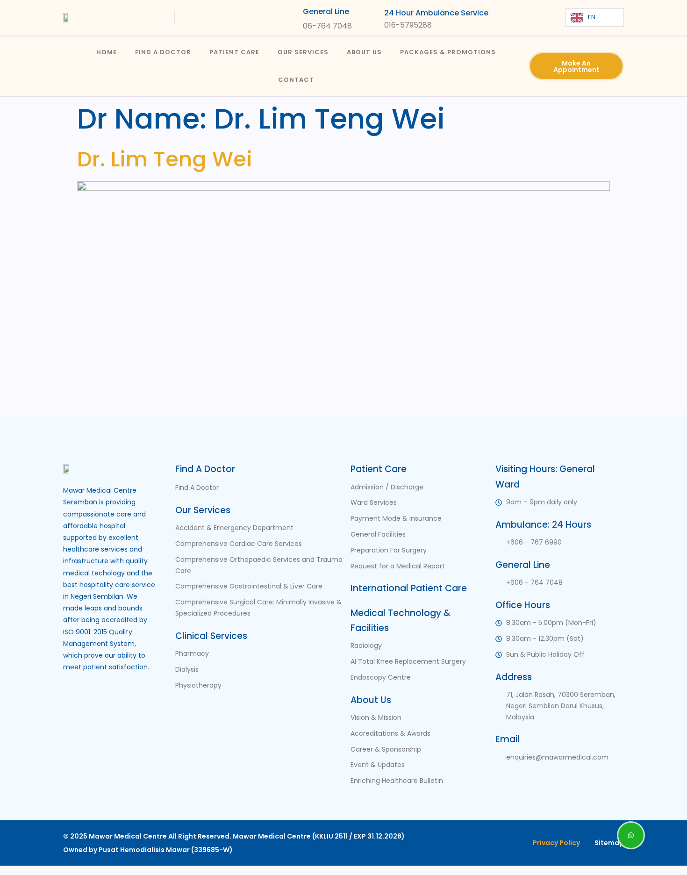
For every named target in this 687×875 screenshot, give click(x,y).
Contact (296, 79)
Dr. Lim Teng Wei (164, 159)
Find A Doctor (163, 52)
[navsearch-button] (526, 15)
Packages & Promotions (448, 52)
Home (106, 52)
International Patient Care (409, 588)
